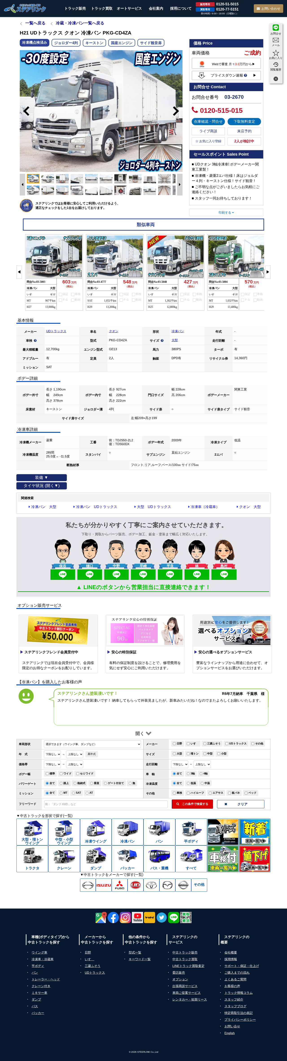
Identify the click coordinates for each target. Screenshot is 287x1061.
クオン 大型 (250, 507)
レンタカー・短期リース (189, 999)
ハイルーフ (197, 792)
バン (35, 972)
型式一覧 (135, 952)
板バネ (236, 792)
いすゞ (195, 743)
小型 (223, 753)
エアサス (218, 792)
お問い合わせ (270, 8)
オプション (180, 979)
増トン (195, 753)
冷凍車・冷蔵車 (43, 959)
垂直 (96, 783)
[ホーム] (25, 8)
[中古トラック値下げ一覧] (255, 858)
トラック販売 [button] (75, 8)
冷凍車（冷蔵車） (205, 507)
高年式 (92, 754)
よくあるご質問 (235, 979)
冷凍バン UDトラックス (96, 507)
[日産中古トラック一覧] (183, 885)
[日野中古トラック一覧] (88, 885)
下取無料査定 (244, 121)
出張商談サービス (185, 986)
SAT (78, 792)
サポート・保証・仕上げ (241, 966)
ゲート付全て (116, 783)
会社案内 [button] (156, 8)
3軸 (193, 773)
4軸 (205, 773)
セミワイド (86, 773)
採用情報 (230, 959)
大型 (175, 340)
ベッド (252, 792)
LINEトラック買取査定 (188, 966)
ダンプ (36, 999)
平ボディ (38, 966)
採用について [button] (181, 8)
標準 (52, 773)
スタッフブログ (235, 1006)
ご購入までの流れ (237, 972)
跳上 (66, 783)
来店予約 (244, 131)
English (229, 1033)
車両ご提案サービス (186, 993)
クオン (113, 331)
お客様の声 (232, 986)
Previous (24, 111)
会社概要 (230, 952)
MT (65, 792)
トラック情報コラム (238, 993)
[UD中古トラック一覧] (136, 885)
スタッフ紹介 (233, 999)
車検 (179, 792)
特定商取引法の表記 (238, 1013)
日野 (179, 743)
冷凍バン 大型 (43, 507)
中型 (210, 753)
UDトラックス (56, 331)
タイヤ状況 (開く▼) (42, 485)
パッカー (38, 1013)
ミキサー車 (39, 993)
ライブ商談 (208, 131)
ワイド (67, 773)
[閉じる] (275, 79)
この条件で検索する (193, 804)
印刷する (225, 212)
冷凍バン (178, 331)
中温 (207, 783)
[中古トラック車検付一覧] (223, 858)
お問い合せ (232, 1026)
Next (178, 111)
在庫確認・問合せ (208, 121)
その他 (259, 743)
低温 (193, 783)
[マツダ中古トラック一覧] (167, 885)
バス (35, 1006)
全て (179, 773)
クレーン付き (41, 986)
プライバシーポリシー (240, 1019)
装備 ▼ (41, 477)
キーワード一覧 (140, 959)
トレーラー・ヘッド (46, 979)
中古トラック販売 (185, 952)
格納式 (81, 783)
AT (91, 792)
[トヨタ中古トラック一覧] (151, 885)
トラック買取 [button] (102, 8)
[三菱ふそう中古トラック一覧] (120, 885)
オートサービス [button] (129, 8)
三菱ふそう (214, 743)
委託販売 (178, 972)
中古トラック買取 (185, 959)
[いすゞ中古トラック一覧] (104, 885)
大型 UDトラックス (154, 507)
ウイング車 (39, 952)
